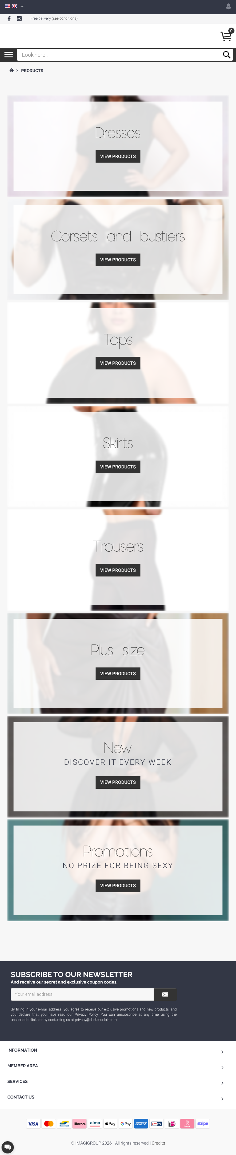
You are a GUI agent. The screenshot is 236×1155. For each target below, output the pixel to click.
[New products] (118, 727)
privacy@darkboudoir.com (96, 1020)
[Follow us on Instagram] (19, 19)
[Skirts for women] (118, 416)
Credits (158, 1143)
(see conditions (64, 18)
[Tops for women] (118, 313)
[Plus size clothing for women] (118, 623)
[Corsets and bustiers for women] (118, 209)
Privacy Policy (86, 1014)
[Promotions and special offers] (118, 830)
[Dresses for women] (118, 106)
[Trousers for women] (118, 520)
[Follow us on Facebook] (9, 19)
